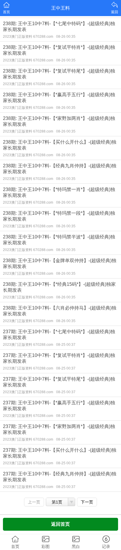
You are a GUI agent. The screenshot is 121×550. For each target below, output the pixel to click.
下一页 (87, 502)
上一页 (34, 502)
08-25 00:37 (65, 345)
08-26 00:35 (65, 37)
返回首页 (60, 524)
